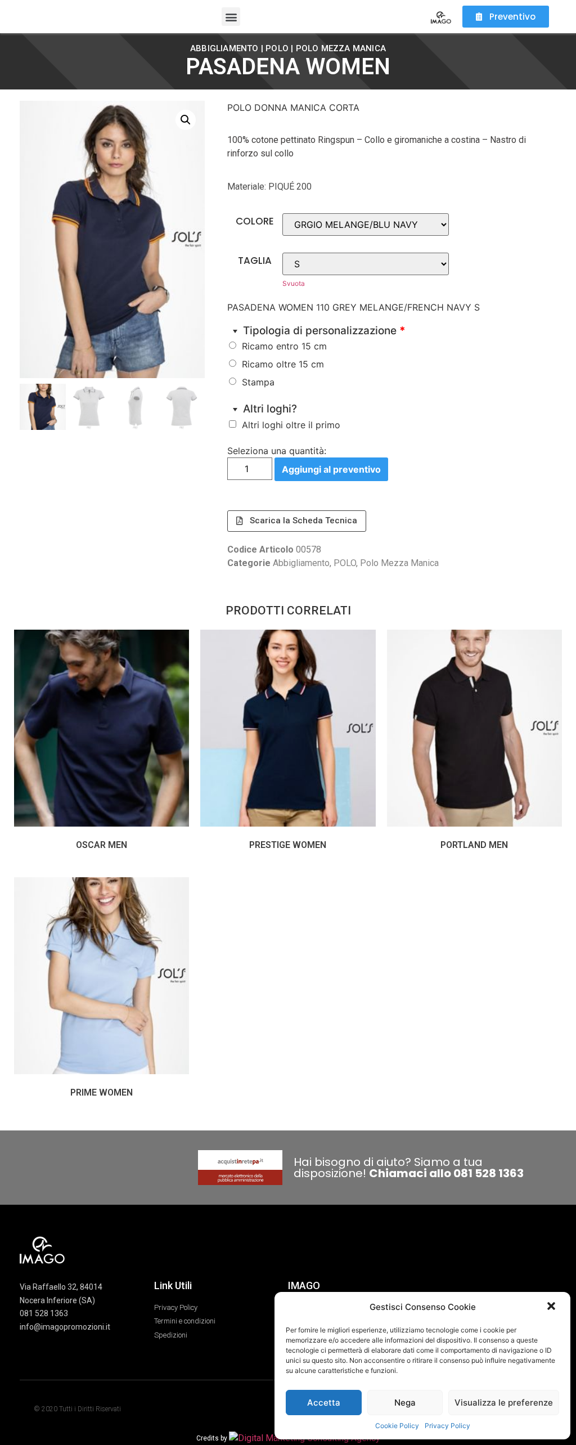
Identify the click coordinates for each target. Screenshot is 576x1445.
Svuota (293, 283)
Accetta (323, 1402)
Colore (255, 221)
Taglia (255, 261)
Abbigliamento (224, 48)
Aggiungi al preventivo (331, 469)
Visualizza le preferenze (503, 1402)
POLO (277, 48)
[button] (552, 1307)
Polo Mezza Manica (341, 48)
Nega (405, 1402)
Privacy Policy (447, 1425)
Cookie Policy (397, 1425)
